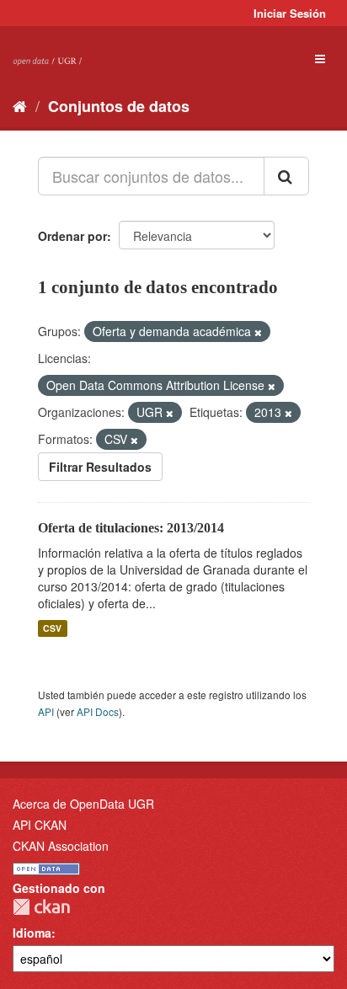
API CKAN (40, 824)
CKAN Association (61, 845)
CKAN (41, 907)
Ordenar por (72, 235)
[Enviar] (286, 176)
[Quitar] (258, 332)
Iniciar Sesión (290, 13)
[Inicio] (20, 105)
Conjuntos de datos (119, 106)
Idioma (32, 932)
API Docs (98, 711)
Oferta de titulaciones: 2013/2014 (131, 528)
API (46, 711)
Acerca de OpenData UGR (83, 803)
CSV (52, 628)
